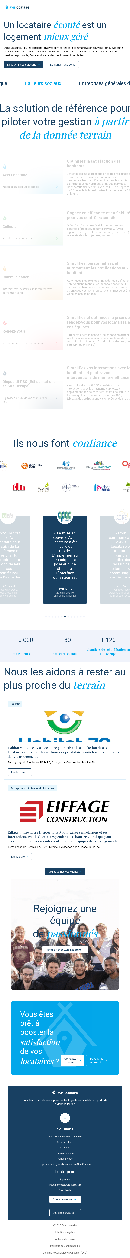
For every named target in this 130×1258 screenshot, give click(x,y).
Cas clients (65, 1190)
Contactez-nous (71, 1060)
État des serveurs (63, 1212)
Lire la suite (18, 772)
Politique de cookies (65, 1239)
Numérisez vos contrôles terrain (22, 238)
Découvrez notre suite (96, 1060)
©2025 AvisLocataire (65, 1225)
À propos (65, 1179)
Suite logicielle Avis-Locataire (65, 1136)
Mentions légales (65, 1232)
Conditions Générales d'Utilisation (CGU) (65, 1252)
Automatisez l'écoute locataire (21, 187)
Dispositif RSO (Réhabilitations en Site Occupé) (65, 1164)
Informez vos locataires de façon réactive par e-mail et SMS (27, 290)
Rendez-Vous (65, 1158)
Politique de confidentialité (65, 1245)
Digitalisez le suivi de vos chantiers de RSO (25, 399)
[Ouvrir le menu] (122, 7)
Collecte (65, 1147)
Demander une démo (62, 64)
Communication (65, 1153)
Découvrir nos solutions (21, 64)
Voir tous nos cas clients (63, 871)
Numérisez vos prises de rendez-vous (25, 343)
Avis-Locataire (65, 1142)
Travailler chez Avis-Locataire (63, 949)
